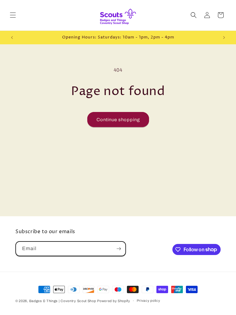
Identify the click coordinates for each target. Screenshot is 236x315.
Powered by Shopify (113, 301)
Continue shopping (118, 119)
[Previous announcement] (12, 37)
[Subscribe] (118, 248)
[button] (13, 15)
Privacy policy (148, 300)
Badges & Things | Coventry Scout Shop (62, 301)
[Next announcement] (224, 37)
